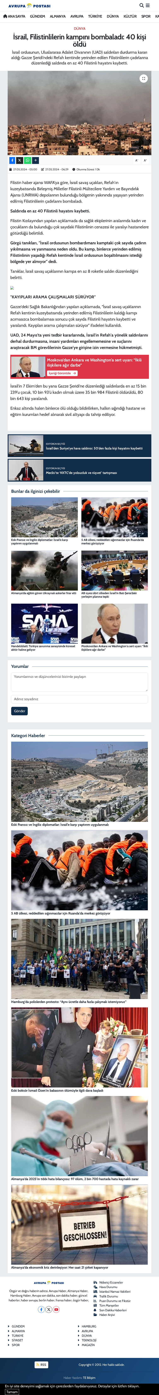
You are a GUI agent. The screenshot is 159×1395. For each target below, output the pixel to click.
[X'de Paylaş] (19, 160)
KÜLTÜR (130, 16)
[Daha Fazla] (35, 160)
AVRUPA (76, 16)
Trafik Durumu (108, 1296)
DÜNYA (113, 16)
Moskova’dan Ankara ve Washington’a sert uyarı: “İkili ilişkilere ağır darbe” (114, 647)
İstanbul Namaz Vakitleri (114, 1291)
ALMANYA (58, 16)
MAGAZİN (88, 1345)
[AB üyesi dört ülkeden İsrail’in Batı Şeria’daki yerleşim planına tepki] (114, 570)
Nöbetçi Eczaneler (111, 1282)
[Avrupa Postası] (29, 5)
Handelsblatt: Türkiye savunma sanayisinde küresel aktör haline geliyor (43, 647)
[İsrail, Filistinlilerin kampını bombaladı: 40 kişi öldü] (80, 113)
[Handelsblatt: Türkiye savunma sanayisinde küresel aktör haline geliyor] (44, 623)
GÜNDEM (37, 16)
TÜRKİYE (95, 16)
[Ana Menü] (148, 5)
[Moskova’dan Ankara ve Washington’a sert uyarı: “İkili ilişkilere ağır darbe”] (114, 623)
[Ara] (142, 5)
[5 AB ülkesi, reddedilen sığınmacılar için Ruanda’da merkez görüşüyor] (114, 517)
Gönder (19, 711)
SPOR (146, 16)
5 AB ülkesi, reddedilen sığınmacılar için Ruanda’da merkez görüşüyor (112, 541)
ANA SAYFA (16, 16)
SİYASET (17, 1340)
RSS (43, 1365)
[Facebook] (41, 1309)
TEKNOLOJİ (89, 1340)
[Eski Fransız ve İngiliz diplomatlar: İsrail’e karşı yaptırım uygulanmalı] (44, 517)
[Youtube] (56, 1309)
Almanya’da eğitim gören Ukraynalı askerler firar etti (43, 593)
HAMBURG (89, 1326)
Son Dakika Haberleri (112, 1310)
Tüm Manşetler (109, 1305)
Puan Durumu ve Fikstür (115, 1301)
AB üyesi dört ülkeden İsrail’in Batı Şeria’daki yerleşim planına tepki (109, 594)
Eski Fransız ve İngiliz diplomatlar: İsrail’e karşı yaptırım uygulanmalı (39, 541)
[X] (48, 1309)
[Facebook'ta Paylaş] (12, 160)
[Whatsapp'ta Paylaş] (27, 160)
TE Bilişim (89, 1378)
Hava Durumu (108, 1287)
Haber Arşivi (107, 1315)
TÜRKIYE (17, 1336)
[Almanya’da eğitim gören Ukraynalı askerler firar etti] (44, 570)
